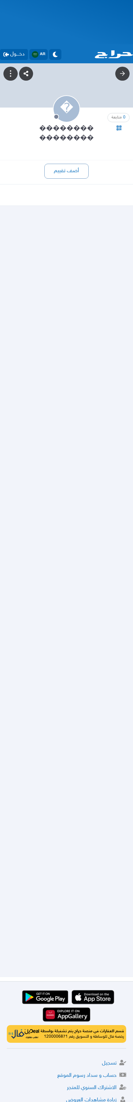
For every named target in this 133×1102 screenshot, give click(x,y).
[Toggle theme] (55, 54)
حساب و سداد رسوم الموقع (87, 1075)
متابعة (118, 117)
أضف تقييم (66, 171)
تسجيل (109, 1063)
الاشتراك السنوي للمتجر (92, 1088)
